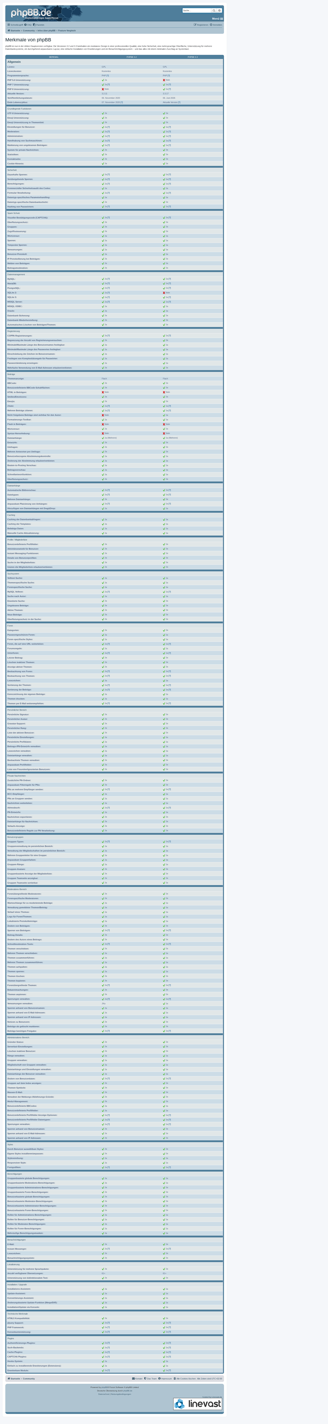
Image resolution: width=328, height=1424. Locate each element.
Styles (10, 1144)
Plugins (10, 1338)
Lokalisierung (13, 1264)
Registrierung (13, 331)
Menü (215, 18)
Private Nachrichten (16, 776)
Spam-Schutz (13, 213)
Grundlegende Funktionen (19, 109)
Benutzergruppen (15, 837)
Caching (11, 515)
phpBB (105, 1387)
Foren (10, 626)
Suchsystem (13, 574)
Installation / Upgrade (17, 1284)
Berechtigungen (14, 1174)
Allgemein (14, 61)
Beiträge (11, 374)
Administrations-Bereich (18, 1037)
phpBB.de (127, 1391)
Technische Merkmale (17, 1314)
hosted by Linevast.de (212, 1397)
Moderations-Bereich (17, 889)
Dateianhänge (13, 485)
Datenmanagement (16, 274)
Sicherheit (12, 170)
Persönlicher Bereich (17, 710)
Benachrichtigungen (16, 1240)
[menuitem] (28, 25)
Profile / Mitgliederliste (17, 540)
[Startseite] (35, 13)
